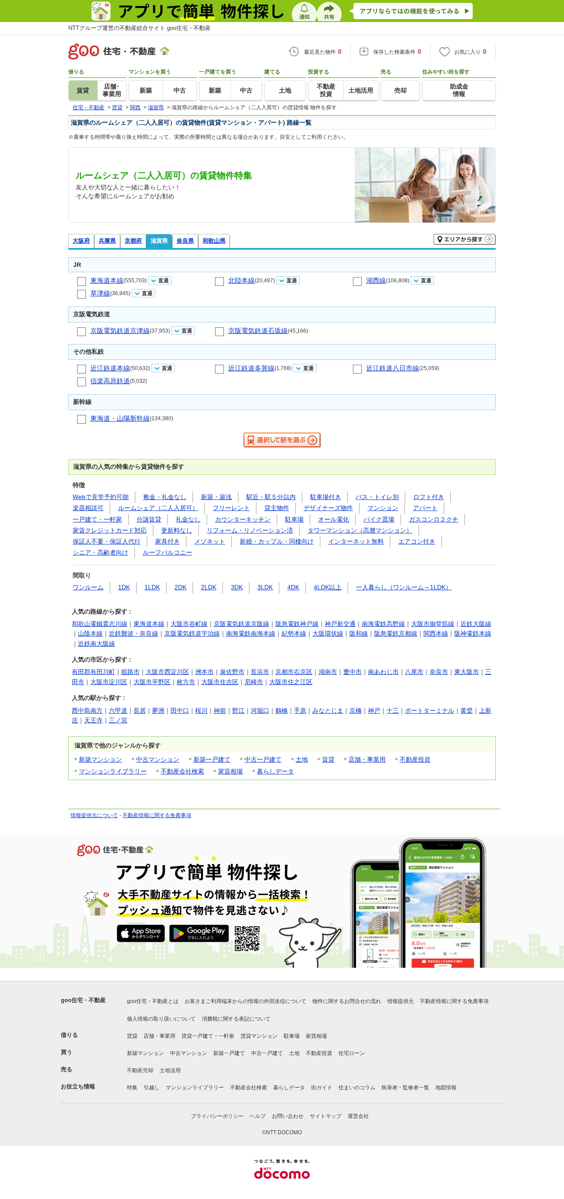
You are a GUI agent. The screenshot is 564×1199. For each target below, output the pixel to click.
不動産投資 (415, 759)
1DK (124, 587)
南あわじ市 (383, 671)
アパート (425, 507)
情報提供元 (400, 1001)
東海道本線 (106, 280)
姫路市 (130, 671)
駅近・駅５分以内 (271, 496)
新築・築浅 (216, 496)
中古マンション (157, 759)
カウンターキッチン (243, 519)
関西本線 (435, 633)
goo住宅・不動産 (83, 1000)
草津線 (100, 293)
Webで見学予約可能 (101, 496)
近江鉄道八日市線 (392, 368)
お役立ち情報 (78, 1086)
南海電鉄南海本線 (250, 633)
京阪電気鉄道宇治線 (192, 633)
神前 (220, 710)
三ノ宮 (118, 720)
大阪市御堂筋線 (432, 623)
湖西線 (376, 280)
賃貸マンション (259, 1036)
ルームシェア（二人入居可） (158, 507)
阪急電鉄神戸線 (297, 623)
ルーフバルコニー (167, 552)
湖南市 (328, 671)
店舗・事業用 (367, 759)
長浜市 (260, 671)
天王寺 (93, 720)
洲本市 (204, 671)
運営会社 (358, 1116)
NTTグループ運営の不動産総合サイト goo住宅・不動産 (139, 28)
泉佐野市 (232, 671)
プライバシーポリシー (217, 1116)
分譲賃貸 (149, 519)
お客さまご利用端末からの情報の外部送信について (245, 1001)
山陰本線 (90, 633)
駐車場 (294, 519)
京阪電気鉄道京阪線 (241, 623)
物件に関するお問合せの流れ (346, 1001)
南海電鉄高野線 (383, 623)
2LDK (208, 587)
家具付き (167, 541)
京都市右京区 (293, 671)
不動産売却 (140, 1070)
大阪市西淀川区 (167, 671)
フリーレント (231, 507)
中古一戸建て (263, 759)
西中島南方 (87, 710)
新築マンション (100, 759)
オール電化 (333, 519)
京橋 (355, 710)
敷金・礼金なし (164, 496)
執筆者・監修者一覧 (405, 1087)
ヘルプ (258, 1116)
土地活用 (170, 1070)
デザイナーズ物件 (328, 507)
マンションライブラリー (113, 771)
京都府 (133, 240)
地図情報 (445, 1087)
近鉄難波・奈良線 (133, 633)
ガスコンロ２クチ (433, 519)
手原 (300, 710)
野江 (238, 710)
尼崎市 (254, 681)
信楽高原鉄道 (110, 381)
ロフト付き (428, 496)
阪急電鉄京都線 (395, 633)
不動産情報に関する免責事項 (156, 815)
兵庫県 (107, 240)
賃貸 (328, 759)
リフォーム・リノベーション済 (250, 530)
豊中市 (352, 671)
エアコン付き (416, 541)
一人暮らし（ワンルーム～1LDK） (404, 587)
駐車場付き (325, 496)
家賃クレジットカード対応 (110, 530)
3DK (237, 587)
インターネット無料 (356, 541)
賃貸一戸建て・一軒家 (208, 1036)
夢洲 (158, 710)
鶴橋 (281, 710)
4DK (293, 587)
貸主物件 (276, 507)
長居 (140, 710)
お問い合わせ (288, 1116)
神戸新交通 (340, 623)
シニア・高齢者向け (100, 552)
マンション (382, 507)
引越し (152, 1087)
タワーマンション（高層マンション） (360, 530)
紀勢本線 (294, 633)
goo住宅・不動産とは (152, 1001)
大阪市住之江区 (290, 681)
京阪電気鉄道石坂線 (258, 330)
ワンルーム (88, 587)
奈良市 (439, 671)
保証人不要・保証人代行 (107, 541)
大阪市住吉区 (219, 681)
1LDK (152, 587)
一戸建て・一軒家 (97, 519)
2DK (180, 587)
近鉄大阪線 (475, 623)
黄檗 (466, 710)
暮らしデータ (275, 771)
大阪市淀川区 (108, 681)
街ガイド (321, 1087)
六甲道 (118, 710)
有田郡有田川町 (93, 671)
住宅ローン (351, 1053)
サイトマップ (325, 1116)
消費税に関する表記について (236, 1019)
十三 (392, 710)
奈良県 (185, 240)
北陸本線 (241, 280)
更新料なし (176, 530)
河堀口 (260, 710)
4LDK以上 (327, 587)
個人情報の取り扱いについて (161, 1019)
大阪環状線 (327, 633)
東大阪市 (466, 671)
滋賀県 (159, 240)
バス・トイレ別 (377, 496)
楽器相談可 (88, 507)
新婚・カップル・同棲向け (277, 541)
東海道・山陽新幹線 (120, 418)
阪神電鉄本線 (472, 633)
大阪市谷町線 (189, 623)
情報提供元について (94, 815)
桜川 (201, 710)
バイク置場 (379, 519)
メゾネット (209, 541)
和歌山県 (214, 240)
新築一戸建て (211, 759)
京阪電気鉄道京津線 (120, 330)
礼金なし (188, 519)
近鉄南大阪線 (96, 643)
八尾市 (414, 671)
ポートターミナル (429, 710)
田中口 (180, 710)
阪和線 (358, 633)
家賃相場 (230, 771)
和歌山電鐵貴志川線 (99, 623)
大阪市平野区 (152, 681)
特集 (132, 1087)
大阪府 (81, 240)
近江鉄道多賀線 (251, 368)
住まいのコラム (356, 1087)
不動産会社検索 (182, 771)
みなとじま (327, 710)
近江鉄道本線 (110, 368)
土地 (302, 759)
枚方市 (186, 681)
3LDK (265, 587)
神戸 (374, 710)
